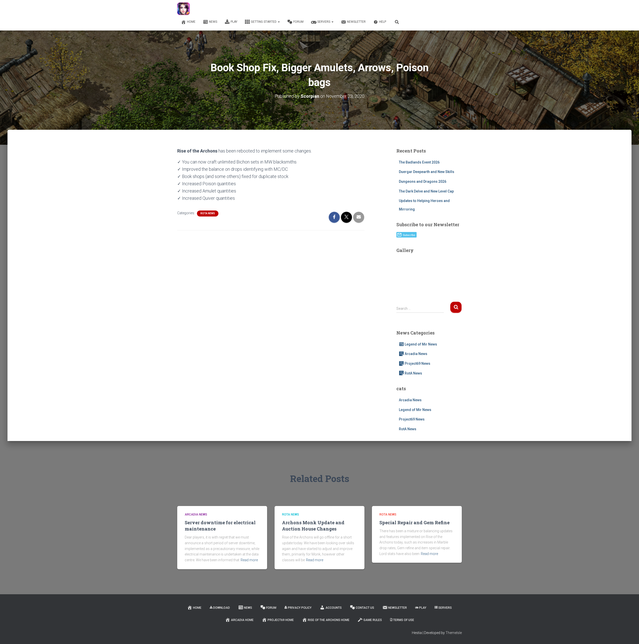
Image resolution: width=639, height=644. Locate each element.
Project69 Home (281, 620)
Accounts (333, 608)
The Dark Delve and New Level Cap (426, 191)
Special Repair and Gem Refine (414, 523)
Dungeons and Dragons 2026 (422, 182)
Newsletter (356, 22)
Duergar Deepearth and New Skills (426, 172)
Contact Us (365, 608)
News (213, 22)
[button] (278, 22)
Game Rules (372, 620)
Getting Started (264, 22)
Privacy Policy (300, 608)
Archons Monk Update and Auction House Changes (313, 526)
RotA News (207, 213)
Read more (249, 560)
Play (234, 22)
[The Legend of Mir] (183, 8)
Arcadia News (416, 354)
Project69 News (417, 364)
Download (221, 608)
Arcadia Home (242, 620)
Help (382, 22)
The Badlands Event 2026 (419, 162)
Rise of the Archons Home (328, 620)
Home (191, 22)
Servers (324, 22)
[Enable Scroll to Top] (629, 634)
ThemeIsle (454, 633)
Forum (298, 22)
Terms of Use (403, 620)
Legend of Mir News (421, 344)
